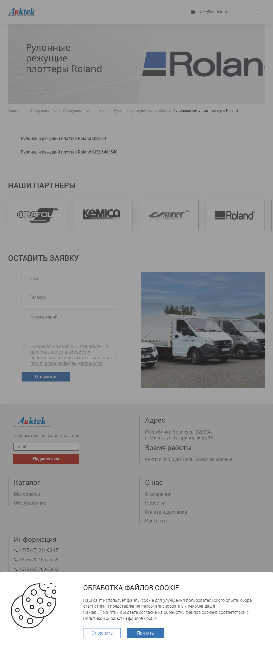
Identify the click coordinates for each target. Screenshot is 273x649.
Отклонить (102, 633)
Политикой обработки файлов (113, 618)
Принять (145, 633)
